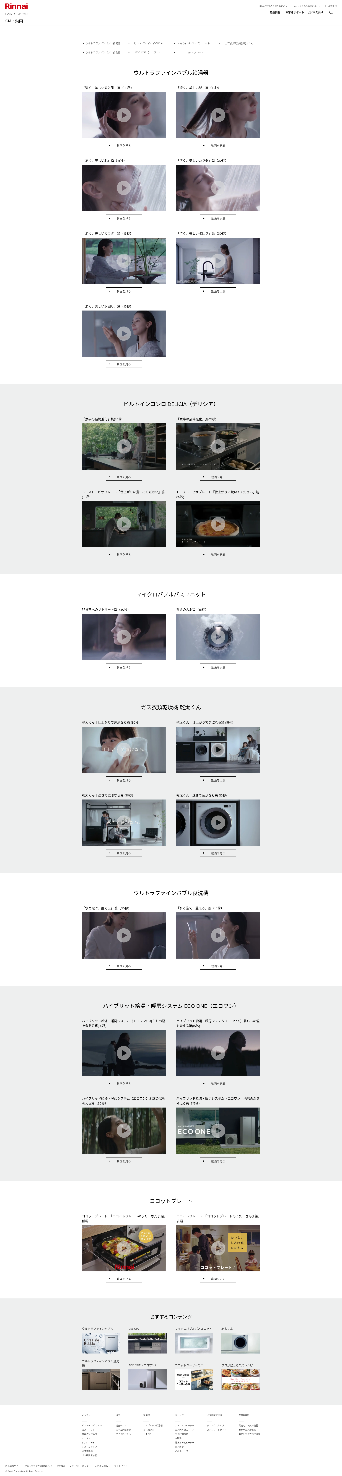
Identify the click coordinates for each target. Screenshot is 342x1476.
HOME (8, 13)
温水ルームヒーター (184, 1442)
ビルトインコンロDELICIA (148, 43)
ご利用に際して (102, 1465)
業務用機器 (244, 1415)
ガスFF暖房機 (181, 1434)
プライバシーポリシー (80, 1465)
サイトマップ (120, 1465)
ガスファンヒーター (184, 1425)
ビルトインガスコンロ (92, 1425)
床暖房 (178, 1438)
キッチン (86, 1415)
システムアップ (89, 1446)
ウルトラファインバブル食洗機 (103, 52)
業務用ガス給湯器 (247, 1429)
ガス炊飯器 (87, 1451)
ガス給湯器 (148, 1429)
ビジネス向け (315, 12)
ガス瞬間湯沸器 (89, 1455)
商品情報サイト (12, 1465)
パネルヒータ (181, 1451)
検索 (331, 12)
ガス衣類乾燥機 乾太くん (239, 43)
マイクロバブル (123, 1434)
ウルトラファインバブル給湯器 (103, 43)
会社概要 (61, 1465)
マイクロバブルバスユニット (194, 43)
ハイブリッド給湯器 (153, 1425)
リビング (179, 1415)
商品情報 (275, 12)
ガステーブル (88, 1429)
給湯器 (146, 1415)
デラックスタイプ (215, 1425)
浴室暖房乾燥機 (123, 1429)
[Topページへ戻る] (16, 6)
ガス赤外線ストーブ (184, 1429)
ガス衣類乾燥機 (214, 1415)
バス (118, 1415)
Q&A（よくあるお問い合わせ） (308, 6)
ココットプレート (194, 52)
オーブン (86, 1438)
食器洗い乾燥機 (89, 1434)
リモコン (147, 1434)
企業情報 (332, 6)
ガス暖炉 (179, 1446)
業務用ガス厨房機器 (248, 1425)
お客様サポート (294, 12)
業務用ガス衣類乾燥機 (249, 1434)
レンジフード (88, 1442)
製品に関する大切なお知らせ (273, 6)
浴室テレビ (121, 1425)
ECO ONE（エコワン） (148, 52)
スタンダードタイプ (216, 1429)
